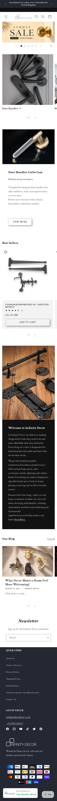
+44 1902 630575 (14, 723)
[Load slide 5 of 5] (36, 46)
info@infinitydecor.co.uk (18, 717)
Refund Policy (12, 685)
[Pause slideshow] (51, 46)
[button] (6, 16)
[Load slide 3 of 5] (28, 46)
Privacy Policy (12, 672)
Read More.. (20, 519)
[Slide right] (35, 117)
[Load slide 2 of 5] (25, 46)
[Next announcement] (51, 4)
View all (51, 538)
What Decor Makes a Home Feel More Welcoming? (26, 582)
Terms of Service (14, 665)
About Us (10, 658)
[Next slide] (41, 46)
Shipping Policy (13, 679)
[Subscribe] (47, 637)
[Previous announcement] (5, 4)
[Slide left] (22, 117)
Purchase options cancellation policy (22, 692)
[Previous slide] (16, 46)
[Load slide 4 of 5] (32, 46)
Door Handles (10, 108)
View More (20, 221)
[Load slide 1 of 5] (21, 46)
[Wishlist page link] (36, 16)
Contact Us (11, 699)
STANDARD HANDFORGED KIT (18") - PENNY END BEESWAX (27, 306)
